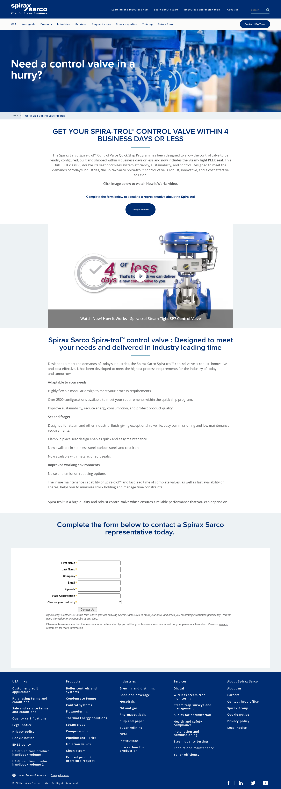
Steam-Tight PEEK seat (205, 160)
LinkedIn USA (241, 783)
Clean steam (76, 751)
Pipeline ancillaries (81, 738)
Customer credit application (25, 690)
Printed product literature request (80, 759)
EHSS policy (21, 744)
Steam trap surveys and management (192, 706)
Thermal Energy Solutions (86, 718)
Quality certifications (29, 718)
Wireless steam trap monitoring (190, 696)
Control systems (79, 705)
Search (267, 10)
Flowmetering (77, 711)
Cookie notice (23, 738)
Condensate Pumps (81, 698)
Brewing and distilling (137, 688)
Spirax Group (237, 708)
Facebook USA (228, 783)
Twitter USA (253, 783)
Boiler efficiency (187, 755)
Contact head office (243, 701)
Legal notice (22, 725)
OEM (123, 734)
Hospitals (127, 701)
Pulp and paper (132, 721)
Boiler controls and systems (81, 690)
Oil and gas (129, 708)
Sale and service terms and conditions (30, 710)
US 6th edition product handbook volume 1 (30, 753)
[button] (140, 276)
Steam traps (75, 724)
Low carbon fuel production (132, 749)
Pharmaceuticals (133, 714)
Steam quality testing (191, 741)
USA (15, 115)
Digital (179, 688)
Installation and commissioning (186, 733)
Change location (60, 775)
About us (234, 688)
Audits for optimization (192, 715)
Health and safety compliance (188, 723)
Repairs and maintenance (194, 748)
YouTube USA (265, 783)
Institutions (129, 741)
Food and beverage (135, 695)
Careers (233, 695)
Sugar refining (131, 728)
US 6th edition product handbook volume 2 (30, 763)
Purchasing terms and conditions (29, 700)
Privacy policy (23, 731)
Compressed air (78, 731)
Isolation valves (78, 744)
